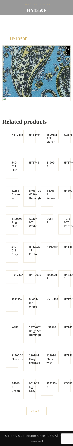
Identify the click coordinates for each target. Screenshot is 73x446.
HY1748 (34, 162)
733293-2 (52, 385)
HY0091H (52, 247)
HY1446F (34, 134)
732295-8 (17, 301)
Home (25, 4)
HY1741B (17, 134)
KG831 (16, 327)
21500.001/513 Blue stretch (21, 357)
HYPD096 (35, 275)
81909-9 (51, 164)
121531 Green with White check (16, 198)
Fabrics (35, 4)
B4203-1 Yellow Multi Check (51, 198)
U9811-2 (51, 220)
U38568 (51, 327)
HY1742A (17, 275)
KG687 (68, 383)
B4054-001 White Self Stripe (33, 307)
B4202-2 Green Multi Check (16, 390)
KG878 (68, 134)
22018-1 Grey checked (34, 359)
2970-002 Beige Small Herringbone (37, 331)
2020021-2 (52, 276)
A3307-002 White (33, 222)
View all (36, 410)
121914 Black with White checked (52, 363)
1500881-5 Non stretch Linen (52, 140)
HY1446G (52, 299)
